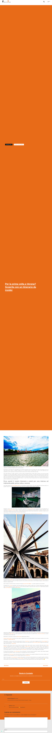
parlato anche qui (17, 587)
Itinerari (16, 144)
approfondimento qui (19, 513)
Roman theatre (19, 636)
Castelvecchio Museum (11, 509)
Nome (5, 729)
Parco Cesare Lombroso (36, 642)
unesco (19, 144)
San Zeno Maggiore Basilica (16, 485)
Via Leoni (10, 585)
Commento (6, 716)
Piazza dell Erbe (23, 649)
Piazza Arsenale (20, 658)
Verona (22, 144)
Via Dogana (42, 579)
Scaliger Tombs (27, 646)
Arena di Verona (39, 513)
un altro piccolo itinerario (40, 633)
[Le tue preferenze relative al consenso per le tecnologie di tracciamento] (2, 731)
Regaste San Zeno (31, 508)
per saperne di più (29, 579)
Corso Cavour (11, 654)
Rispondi (8, 701)
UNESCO (30, 466)
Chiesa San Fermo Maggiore (27, 583)
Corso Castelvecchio (14, 657)
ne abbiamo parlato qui (11, 639)
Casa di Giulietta (7, 587)
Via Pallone (11, 579)
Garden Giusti (11, 633)
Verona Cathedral (44, 641)
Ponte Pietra (27, 641)
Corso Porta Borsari (17, 651)
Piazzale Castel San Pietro (8, 638)
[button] (44, 2)
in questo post (14, 643)
